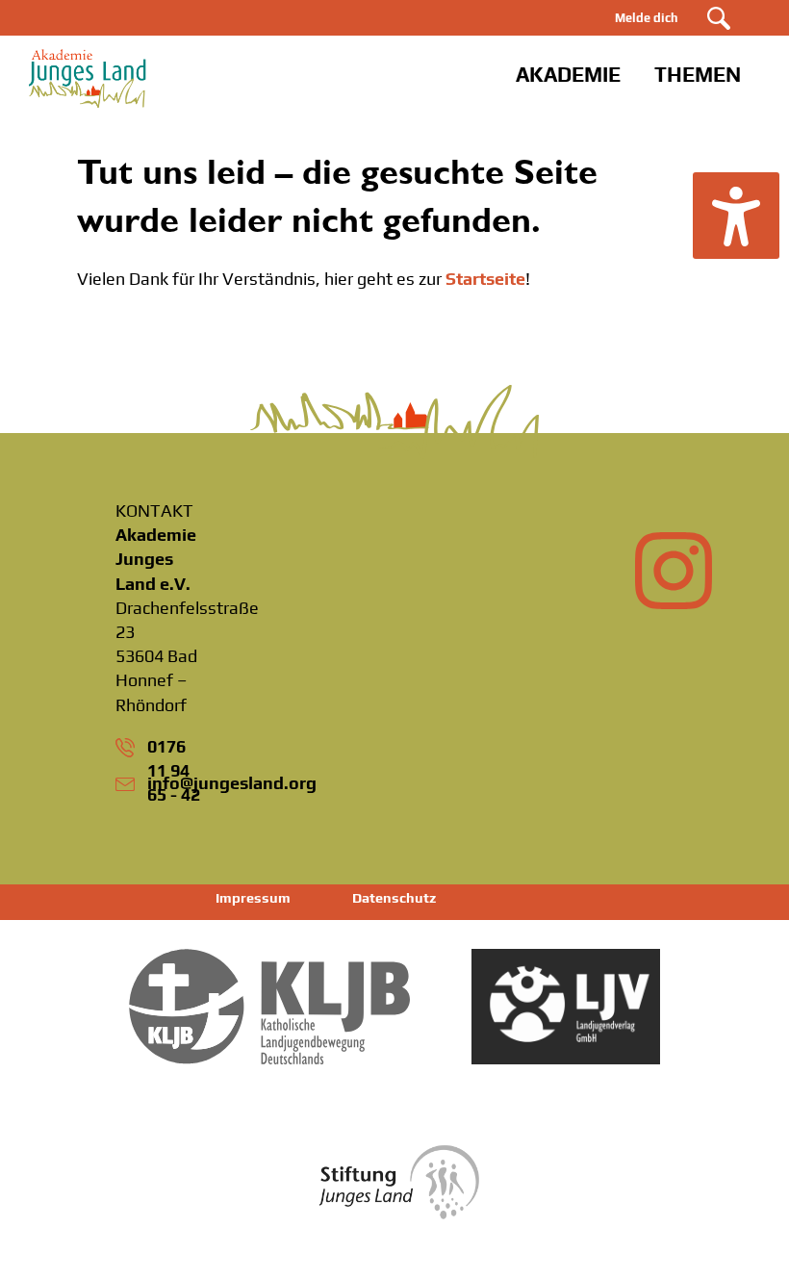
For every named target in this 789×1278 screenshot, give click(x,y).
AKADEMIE (568, 75)
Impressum (253, 898)
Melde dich (646, 18)
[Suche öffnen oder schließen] (718, 18)
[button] (736, 215)
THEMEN (697, 75)
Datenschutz (394, 898)
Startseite (485, 278)
